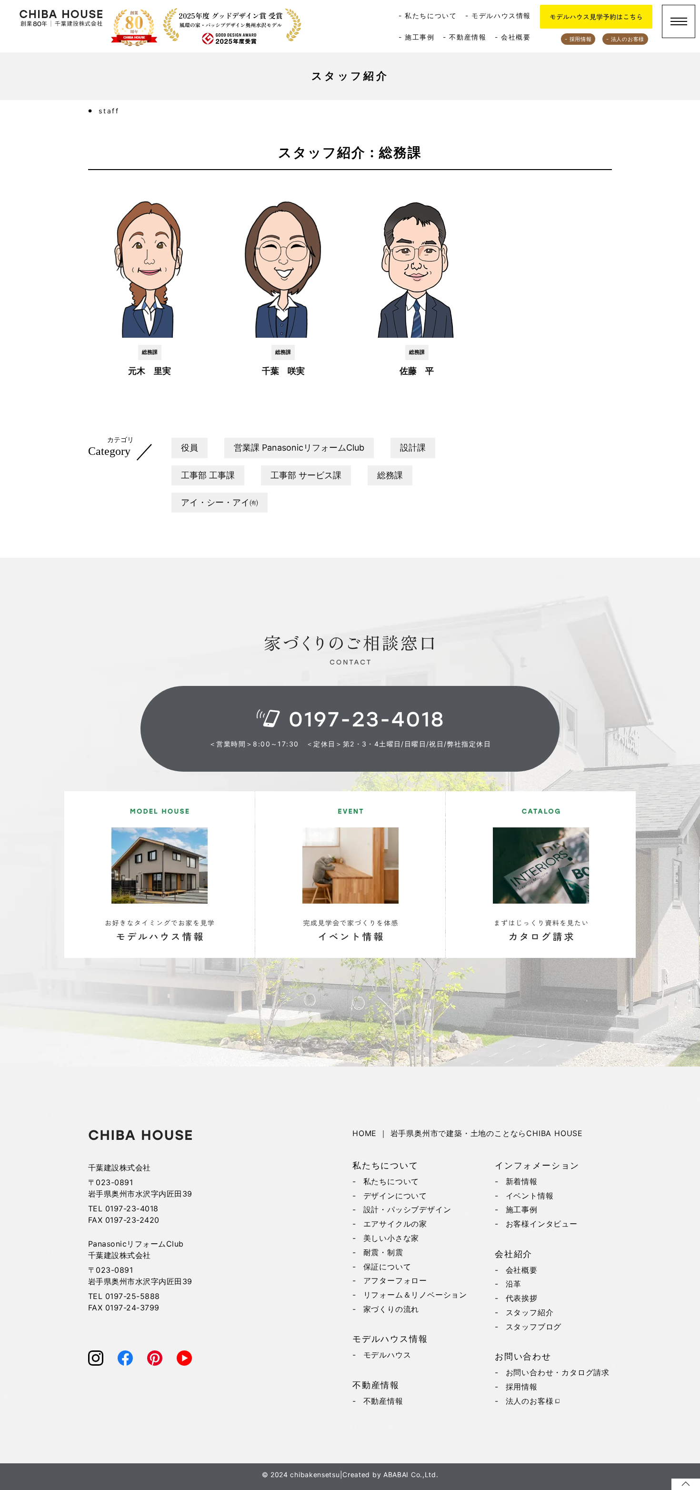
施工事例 (522, 1209)
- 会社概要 (513, 37)
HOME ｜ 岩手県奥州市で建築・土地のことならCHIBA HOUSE (467, 1133)
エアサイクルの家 (395, 1223)
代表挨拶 (522, 1298)
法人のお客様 (530, 1401)
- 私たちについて (428, 15)
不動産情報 (383, 1401)
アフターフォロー (395, 1280)
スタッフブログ (534, 1326)
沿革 (514, 1284)
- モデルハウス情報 (498, 15)
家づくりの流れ (391, 1309)
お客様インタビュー (542, 1223)
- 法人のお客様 (625, 39)
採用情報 (522, 1386)
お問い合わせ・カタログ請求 (558, 1372)
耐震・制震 (383, 1252)
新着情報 (522, 1181)
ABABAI (396, 1474)
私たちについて (391, 1181)
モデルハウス (387, 1354)
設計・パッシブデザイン (407, 1209)
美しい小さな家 (391, 1238)
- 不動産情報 (464, 37)
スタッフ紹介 (530, 1312)
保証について (387, 1266)
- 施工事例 (417, 37)
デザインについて (395, 1195)
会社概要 (522, 1270)
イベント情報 (530, 1195)
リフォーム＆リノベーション (415, 1294)
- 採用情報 (578, 39)
